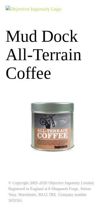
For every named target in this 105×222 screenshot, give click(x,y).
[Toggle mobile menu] (97, 8)
